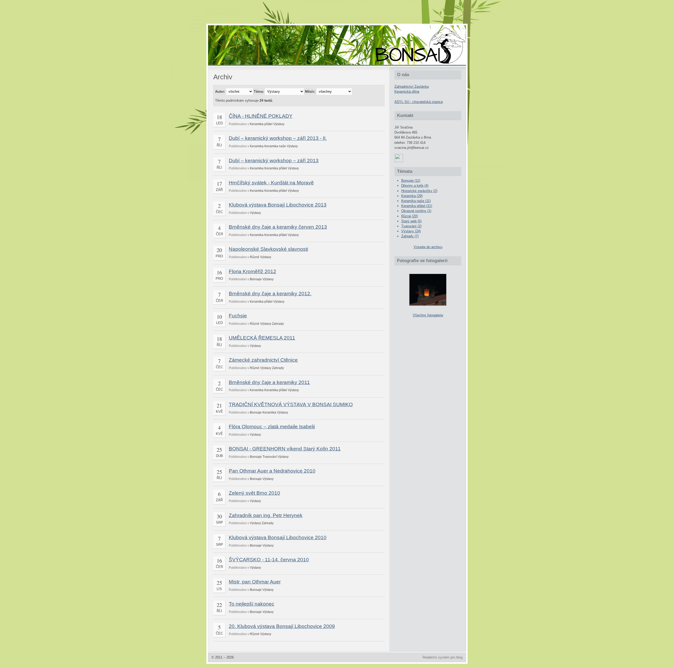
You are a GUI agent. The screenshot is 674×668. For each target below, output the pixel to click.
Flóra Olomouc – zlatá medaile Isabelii (272, 426)
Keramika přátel (261, 124)
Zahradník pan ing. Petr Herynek (266, 515)
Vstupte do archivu (428, 247)
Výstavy (278, 124)
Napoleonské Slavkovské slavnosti (268, 249)
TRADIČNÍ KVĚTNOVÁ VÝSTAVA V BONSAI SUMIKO (291, 404)
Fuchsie (238, 315)
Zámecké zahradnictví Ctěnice (263, 360)
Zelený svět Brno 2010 (254, 493)
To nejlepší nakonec (251, 604)
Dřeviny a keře (414, 186)
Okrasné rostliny (416, 211)
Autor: (220, 92)
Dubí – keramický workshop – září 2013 (274, 160)
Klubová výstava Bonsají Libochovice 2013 (277, 205)
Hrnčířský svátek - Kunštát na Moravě (271, 182)
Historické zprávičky (419, 191)
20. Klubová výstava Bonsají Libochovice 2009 (282, 626)
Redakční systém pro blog (443, 657)
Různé (254, 257)
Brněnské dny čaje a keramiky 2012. (270, 293)
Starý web (411, 221)
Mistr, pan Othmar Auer (255, 582)
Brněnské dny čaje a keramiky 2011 (269, 382)
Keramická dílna (406, 92)
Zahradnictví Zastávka (411, 87)
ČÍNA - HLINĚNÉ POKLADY (261, 116)
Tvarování (269, 456)
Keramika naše (275, 146)
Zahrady (278, 323)
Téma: (259, 92)
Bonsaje (256, 279)
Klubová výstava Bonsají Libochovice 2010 (277, 537)
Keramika (257, 146)
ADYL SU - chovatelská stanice (418, 102)
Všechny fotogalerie (428, 315)
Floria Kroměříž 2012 (252, 271)
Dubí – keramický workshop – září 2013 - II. (278, 138)
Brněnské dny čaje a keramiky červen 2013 (278, 227)
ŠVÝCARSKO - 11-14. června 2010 (269, 559)
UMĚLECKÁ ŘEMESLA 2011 (262, 338)
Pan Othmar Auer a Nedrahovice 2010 (272, 471)
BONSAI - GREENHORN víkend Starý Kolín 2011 (285, 448)
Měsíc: (310, 92)
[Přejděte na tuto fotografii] (427, 289)
